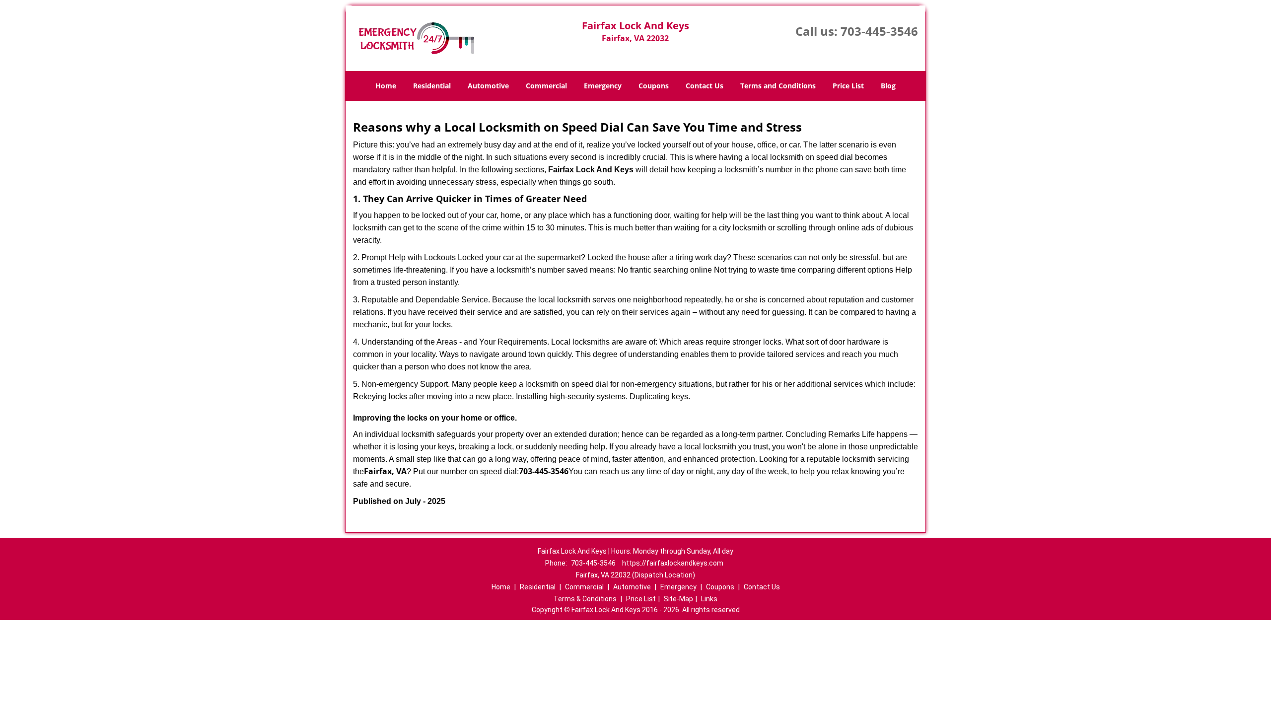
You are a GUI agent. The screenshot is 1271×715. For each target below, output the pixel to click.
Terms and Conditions (778, 85)
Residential (432, 85)
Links (709, 599)
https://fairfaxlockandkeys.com (672, 563)
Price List (848, 85)
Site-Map (678, 599)
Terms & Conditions (585, 599)
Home (385, 85)
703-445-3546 (879, 31)
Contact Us (704, 85)
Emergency (603, 85)
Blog (888, 85)
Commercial (546, 85)
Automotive (488, 85)
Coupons (653, 85)
